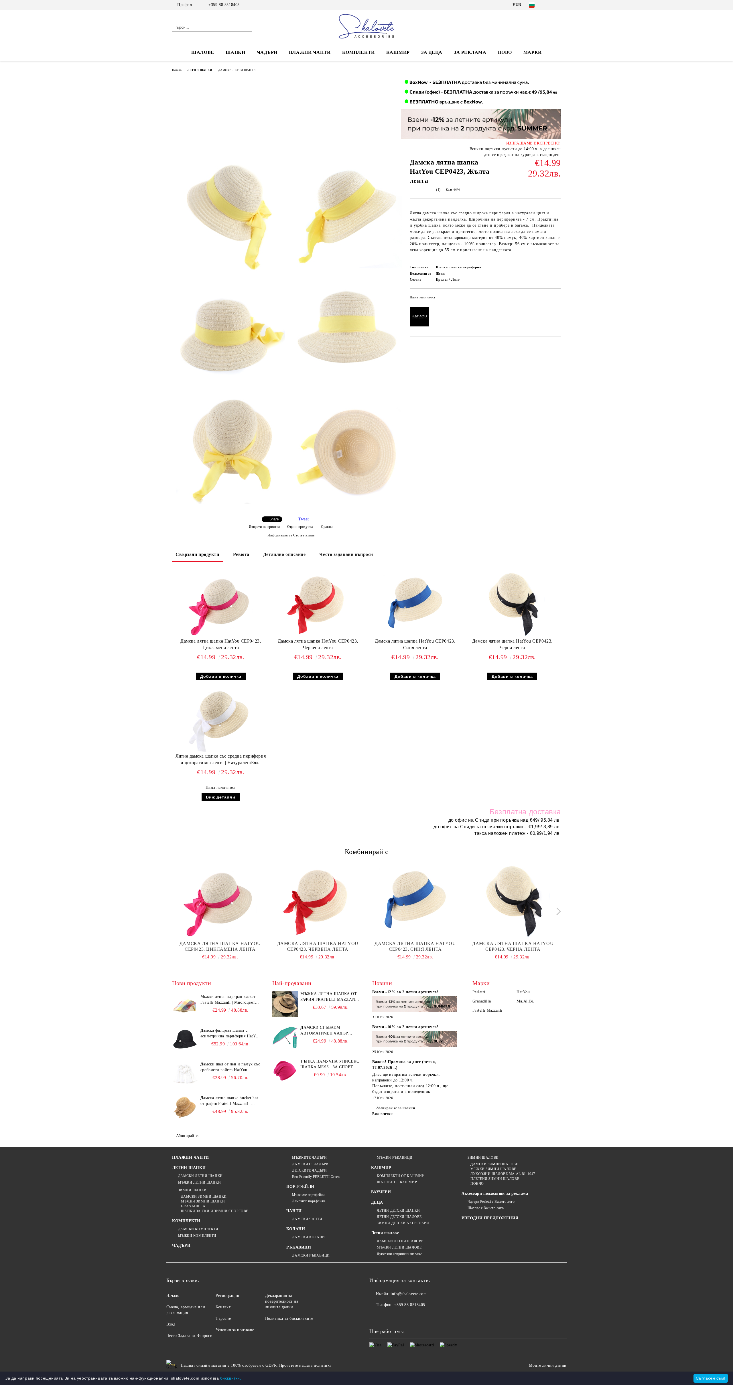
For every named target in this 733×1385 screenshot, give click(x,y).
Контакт (223, 1307)
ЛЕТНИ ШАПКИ (199, 70)
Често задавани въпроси (346, 554)
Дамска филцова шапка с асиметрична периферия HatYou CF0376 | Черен (230, 1033)
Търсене (223, 1318)
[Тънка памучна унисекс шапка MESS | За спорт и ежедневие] (285, 1071)
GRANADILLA (193, 1206)
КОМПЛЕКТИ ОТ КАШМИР (400, 1176)
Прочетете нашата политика (305, 1365)
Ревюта (241, 554)
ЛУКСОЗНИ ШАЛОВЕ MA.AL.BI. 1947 (502, 1174)
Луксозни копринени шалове (399, 1254)
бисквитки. (230, 1378)
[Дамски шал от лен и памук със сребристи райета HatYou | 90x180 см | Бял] (185, 1074)
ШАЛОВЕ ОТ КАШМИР (397, 1182)
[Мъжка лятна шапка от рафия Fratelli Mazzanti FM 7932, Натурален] (285, 1004)
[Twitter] (558, 5)
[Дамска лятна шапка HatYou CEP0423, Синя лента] (415, 604)
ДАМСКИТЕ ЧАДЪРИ (310, 1164)
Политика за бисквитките (289, 1318)
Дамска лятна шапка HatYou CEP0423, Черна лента (512, 644)
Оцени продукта (300, 527)
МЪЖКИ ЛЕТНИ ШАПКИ (199, 1182)
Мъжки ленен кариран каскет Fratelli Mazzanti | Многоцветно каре (229, 999)
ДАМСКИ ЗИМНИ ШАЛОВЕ (494, 1164)
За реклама (470, 52)
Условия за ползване (235, 1330)
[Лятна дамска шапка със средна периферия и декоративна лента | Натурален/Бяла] (221, 719)
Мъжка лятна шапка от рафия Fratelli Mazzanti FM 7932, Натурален (329, 997)
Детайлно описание (284, 554)
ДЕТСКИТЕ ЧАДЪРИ (309, 1170)
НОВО (505, 52)
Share (274, 519)
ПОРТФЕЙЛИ (300, 1186)
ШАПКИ (235, 52)
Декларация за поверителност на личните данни (281, 1301)
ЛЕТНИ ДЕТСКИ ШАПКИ (398, 1210)
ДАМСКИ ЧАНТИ (307, 1219)
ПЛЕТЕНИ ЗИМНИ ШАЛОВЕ (494, 1179)
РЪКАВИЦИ (298, 1247)
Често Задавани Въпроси (189, 1336)
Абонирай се (188, 1136)
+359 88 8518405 (223, 5)
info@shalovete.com (409, 1294)
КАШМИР (398, 52)
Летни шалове (385, 1233)
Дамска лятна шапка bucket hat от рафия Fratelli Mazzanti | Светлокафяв (229, 1101)
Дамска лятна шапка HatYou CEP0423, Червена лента (318, 644)
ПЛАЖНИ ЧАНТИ (310, 52)
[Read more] (415, 1005)
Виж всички (382, 1114)
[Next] (557, 911)
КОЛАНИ (295, 1229)
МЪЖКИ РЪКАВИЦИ (395, 1158)
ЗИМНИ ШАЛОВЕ (483, 1158)
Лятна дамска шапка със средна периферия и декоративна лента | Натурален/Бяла (221, 759)
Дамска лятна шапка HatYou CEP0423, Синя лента (415, 644)
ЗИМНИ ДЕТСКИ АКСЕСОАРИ (403, 1223)
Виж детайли (220, 797)
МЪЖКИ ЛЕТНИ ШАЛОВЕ (399, 1247)
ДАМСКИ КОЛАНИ (308, 1237)
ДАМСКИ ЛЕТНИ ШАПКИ (237, 70)
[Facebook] (549, 5)
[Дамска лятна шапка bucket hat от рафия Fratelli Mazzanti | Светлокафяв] (185, 1108)
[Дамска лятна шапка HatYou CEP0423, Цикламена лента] (221, 604)
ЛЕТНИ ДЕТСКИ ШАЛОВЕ (399, 1217)
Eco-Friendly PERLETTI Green (316, 1177)
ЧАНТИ (294, 1211)
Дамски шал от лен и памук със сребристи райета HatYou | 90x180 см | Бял (230, 1067)
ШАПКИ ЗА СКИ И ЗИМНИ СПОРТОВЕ (214, 1211)
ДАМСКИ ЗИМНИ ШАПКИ (204, 1196)
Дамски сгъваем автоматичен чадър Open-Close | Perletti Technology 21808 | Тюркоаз (325, 1030)
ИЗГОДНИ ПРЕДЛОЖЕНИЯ (490, 1218)
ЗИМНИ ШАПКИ (192, 1190)
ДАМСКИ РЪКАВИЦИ (311, 1255)
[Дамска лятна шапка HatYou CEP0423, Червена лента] (318, 604)
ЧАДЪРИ (267, 52)
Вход (170, 1324)
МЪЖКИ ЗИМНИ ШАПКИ (203, 1201)
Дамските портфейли (308, 1201)
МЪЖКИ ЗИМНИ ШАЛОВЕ (493, 1169)
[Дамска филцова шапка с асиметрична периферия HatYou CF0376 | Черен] (185, 1040)
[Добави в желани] (557, 298)
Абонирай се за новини (395, 1108)
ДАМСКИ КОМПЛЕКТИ (198, 1229)
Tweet (303, 519)
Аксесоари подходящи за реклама (495, 1193)
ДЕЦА (377, 1202)
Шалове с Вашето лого (486, 1208)
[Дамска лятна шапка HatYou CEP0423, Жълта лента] (230, 216)
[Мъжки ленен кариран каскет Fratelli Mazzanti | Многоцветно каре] (185, 1007)
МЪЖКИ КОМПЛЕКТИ (197, 1236)
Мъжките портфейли (308, 1195)
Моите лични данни (548, 1365)
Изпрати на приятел (264, 527)
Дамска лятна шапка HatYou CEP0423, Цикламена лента (220, 644)
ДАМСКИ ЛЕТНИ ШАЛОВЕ (400, 1241)
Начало (177, 70)
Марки (532, 52)
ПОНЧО (477, 1184)
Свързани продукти (197, 554)
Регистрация (227, 1295)
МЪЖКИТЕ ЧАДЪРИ (309, 1158)
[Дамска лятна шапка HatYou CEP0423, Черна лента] (512, 604)
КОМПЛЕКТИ (358, 52)
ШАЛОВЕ (202, 52)
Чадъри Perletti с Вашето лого (491, 1202)
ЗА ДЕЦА (431, 52)
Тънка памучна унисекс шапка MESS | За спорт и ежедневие (329, 1064)
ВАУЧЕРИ (381, 1192)
